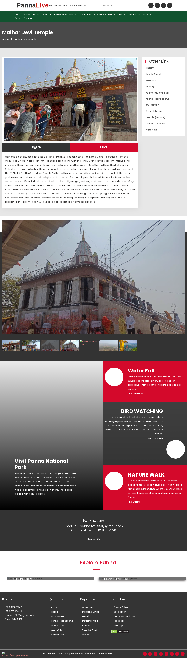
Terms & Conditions (124, 616)
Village (85, 634)
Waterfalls (151, 129)
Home (18, 14)
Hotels (72, 14)
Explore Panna (58, 14)
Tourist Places (87, 14)
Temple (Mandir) (155, 117)
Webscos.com (105, 653)
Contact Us (93, 539)
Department (40, 14)
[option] (50, 578)
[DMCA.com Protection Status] (120, 630)
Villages (101, 14)
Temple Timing (23, 18)
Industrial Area (90, 620)
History (149, 67)
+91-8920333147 (13, 607)
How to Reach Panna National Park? (108, 5)
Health (85, 616)
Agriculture (88, 607)
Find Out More (135, 393)
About (27, 14)
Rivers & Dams (153, 111)
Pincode (86, 625)
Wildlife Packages (112, 578)
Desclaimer (120, 611)
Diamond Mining (117, 14)
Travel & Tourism (155, 123)
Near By (149, 86)
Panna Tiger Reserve (140, 14)
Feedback (119, 620)
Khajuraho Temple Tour (24, 578)
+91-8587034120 (13, 611)
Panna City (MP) (13, 619)
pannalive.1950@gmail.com (19, 615)
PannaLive (89, 653)
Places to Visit (58, 625)
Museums (151, 80)
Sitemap (118, 625)
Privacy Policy (121, 607)
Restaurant (152, 105)
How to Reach (153, 74)
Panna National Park (157, 92)
